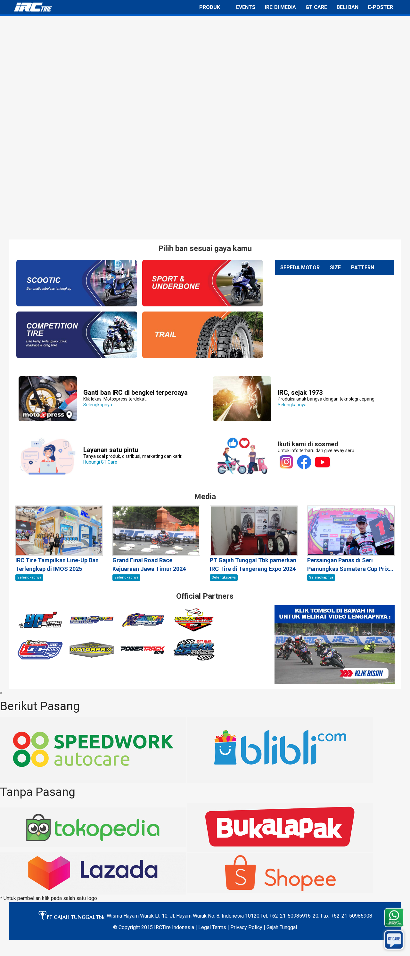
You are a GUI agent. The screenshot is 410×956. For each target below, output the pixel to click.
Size (335, 267)
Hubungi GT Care (132, 456)
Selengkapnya (135, 399)
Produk (209, 7)
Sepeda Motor (300, 267)
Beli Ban (347, 7)
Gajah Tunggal (281, 927)
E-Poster (380, 7)
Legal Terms (212, 927)
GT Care (316, 7)
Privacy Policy (246, 927)
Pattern (362, 267)
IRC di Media (280, 7)
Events (245, 7)
